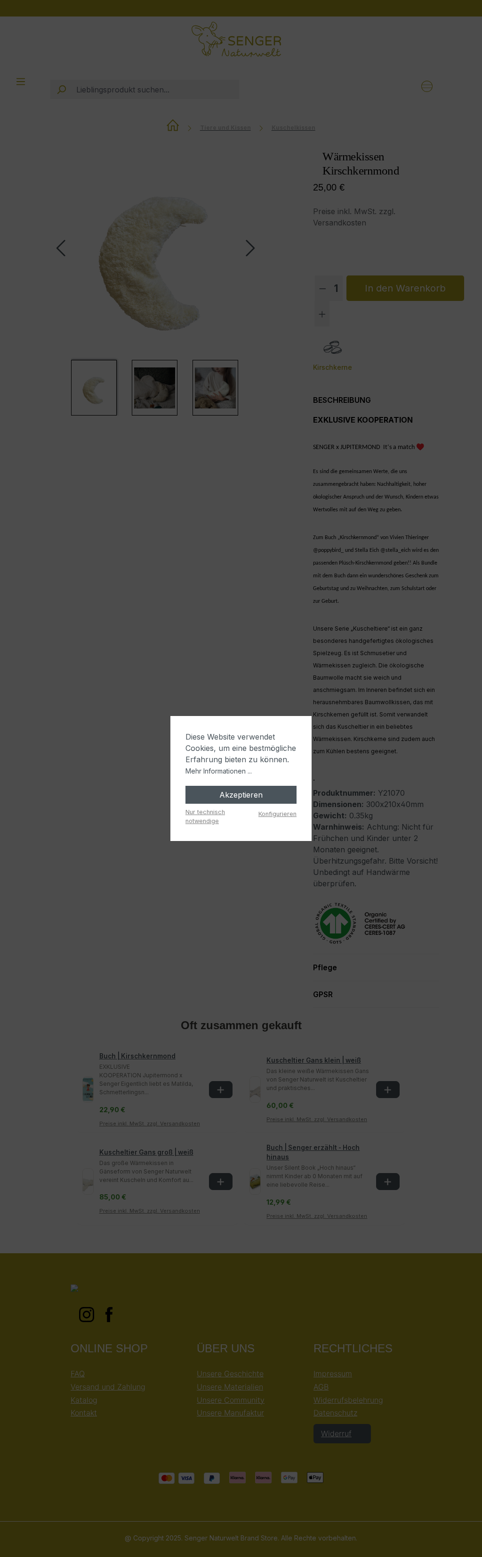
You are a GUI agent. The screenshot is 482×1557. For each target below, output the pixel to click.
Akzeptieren (241, 794)
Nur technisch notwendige (205, 816)
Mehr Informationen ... (218, 771)
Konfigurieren (277, 813)
